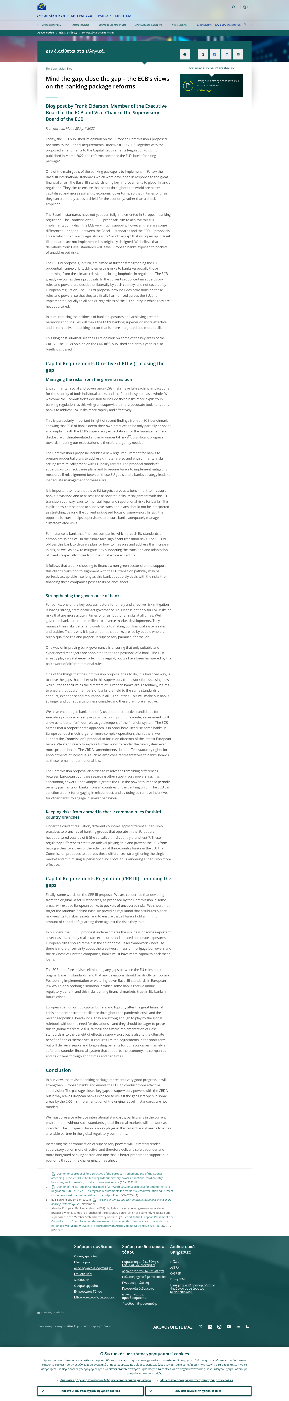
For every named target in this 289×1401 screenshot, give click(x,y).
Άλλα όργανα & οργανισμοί (93, 1268)
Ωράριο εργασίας (86, 1285)
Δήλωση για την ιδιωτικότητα (143, 1271)
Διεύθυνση (81, 1280)
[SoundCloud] (238, 1327)
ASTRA (174, 1267)
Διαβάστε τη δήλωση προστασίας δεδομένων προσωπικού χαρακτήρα (105, 1380)
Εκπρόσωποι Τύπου (88, 1291)
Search (233, 7)
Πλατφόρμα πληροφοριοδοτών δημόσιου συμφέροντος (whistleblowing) (192, 1289)
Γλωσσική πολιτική (135, 1282)
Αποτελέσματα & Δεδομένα (148, 25)
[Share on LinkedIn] (226, 54)
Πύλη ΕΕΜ (177, 1279)
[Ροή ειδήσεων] (248, 1327)
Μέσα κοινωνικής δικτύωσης (94, 1297)
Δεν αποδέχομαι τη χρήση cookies (198, 1391)
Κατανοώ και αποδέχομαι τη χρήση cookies (90, 1391)
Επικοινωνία (83, 1274)
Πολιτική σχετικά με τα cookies (144, 1277)
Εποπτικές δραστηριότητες (112, 25)
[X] (201, 1327)
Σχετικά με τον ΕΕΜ (52, 25)
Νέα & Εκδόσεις (179, 25)
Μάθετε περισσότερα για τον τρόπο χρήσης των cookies (196, 1380)
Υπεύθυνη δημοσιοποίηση (140, 1303)
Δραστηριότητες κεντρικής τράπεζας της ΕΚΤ (219, 25)
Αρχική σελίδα (45, 33)
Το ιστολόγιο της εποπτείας (98, 33)
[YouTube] (229, 1327)
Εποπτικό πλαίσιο (80, 25)
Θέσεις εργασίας (86, 1256)
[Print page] (185, 54)
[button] (240, 7)
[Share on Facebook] (215, 54)
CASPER (175, 1273)
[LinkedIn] (210, 1327)
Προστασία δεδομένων (138, 1288)
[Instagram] (219, 1327)
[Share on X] (203, 54)
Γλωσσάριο (82, 1262)
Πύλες (174, 1261)
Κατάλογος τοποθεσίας (53, 1313)
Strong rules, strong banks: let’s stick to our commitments (218, 86)
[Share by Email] (238, 54)
